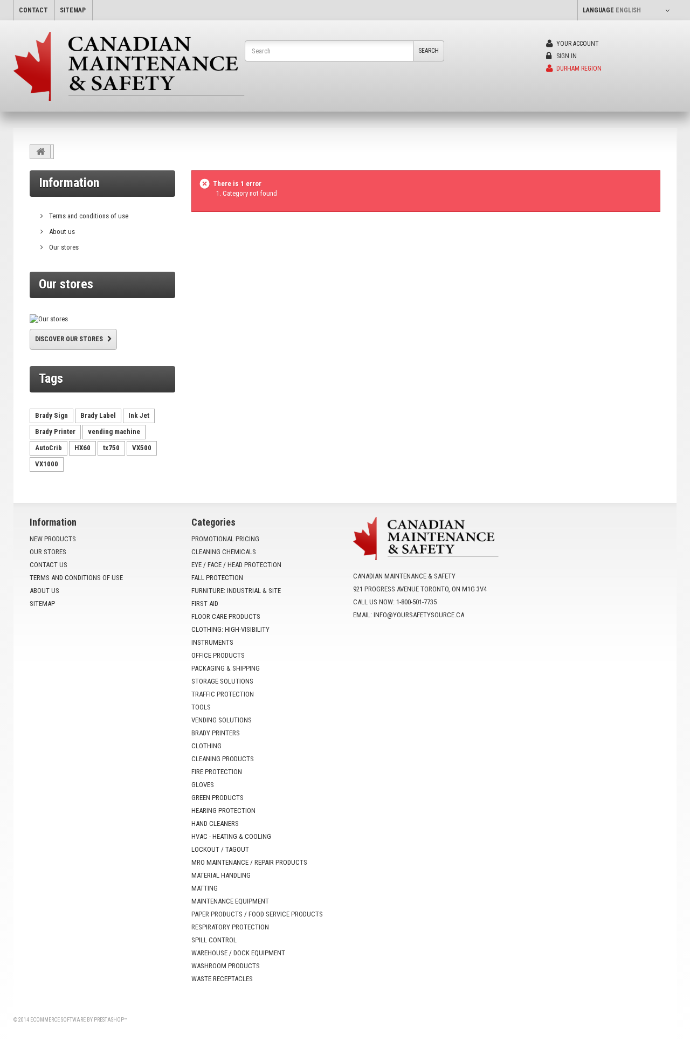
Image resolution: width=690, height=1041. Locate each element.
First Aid (204, 603)
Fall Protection (217, 578)
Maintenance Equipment (230, 901)
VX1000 (46, 464)
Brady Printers (215, 733)
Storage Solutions (222, 681)
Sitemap (42, 603)
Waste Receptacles (222, 979)
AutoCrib (48, 448)
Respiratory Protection (230, 927)
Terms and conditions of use (87, 216)
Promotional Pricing (225, 539)
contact (33, 10)
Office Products (218, 655)
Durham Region (578, 68)
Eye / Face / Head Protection (236, 565)
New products (53, 539)
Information (69, 182)
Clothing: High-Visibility (230, 629)
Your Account (577, 43)
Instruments (212, 642)
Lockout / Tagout (220, 849)
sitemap (73, 10)
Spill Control (214, 940)
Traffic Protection (222, 694)
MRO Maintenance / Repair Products (249, 862)
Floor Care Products (225, 616)
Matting (204, 888)
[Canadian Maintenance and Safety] (129, 66)
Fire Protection (216, 772)
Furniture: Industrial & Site (236, 591)
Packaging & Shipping (225, 668)
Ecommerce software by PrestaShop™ (78, 1020)
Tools (201, 707)
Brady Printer (55, 432)
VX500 (141, 448)
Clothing (206, 746)
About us (61, 231)
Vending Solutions (221, 720)
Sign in (566, 56)
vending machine (114, 432)
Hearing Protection (223, 810)
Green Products (217, 798)
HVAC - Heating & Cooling (231, 836)
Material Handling (221, 875)
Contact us (48, 565)
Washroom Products (225, 966)
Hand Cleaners (215, 823)
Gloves (202, 785)
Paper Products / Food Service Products (257, 914)
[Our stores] (102, 319)
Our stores (63, 247)
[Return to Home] (40, 151)
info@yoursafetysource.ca (419, 615)
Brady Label (98, 415)
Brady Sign (51, 415)
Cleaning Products (222, 759)
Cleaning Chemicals (223, 552)
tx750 (111, 448)
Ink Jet (138, 415)
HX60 (82, 448)
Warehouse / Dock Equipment (238, 953)
